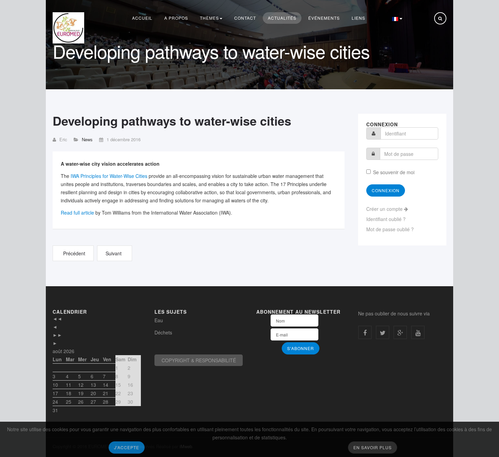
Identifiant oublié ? (386, 219)
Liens (358, 18)
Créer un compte (385, 208)
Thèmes (209, 18)
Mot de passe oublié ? (390, 229)
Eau (158, 320)
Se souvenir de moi (393, 172)
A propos (176, 18)
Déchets (163, 332)
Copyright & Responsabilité (199, 360)
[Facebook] (365, 332)
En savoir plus (372, 447)
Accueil (142, 18)
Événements (324, 18)
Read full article (78, 212)
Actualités (282, 18)
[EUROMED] (68, 27)
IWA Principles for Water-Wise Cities (109, 175)
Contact (245, 18)
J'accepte (126, 447)
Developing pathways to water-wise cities (172, 120)
